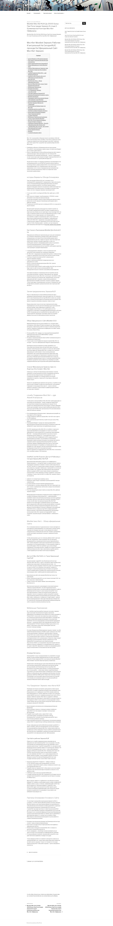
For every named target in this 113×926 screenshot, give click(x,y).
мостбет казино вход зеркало (53, 224)
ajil (39, 21)
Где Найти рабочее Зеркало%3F (36, 93)
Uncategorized (33, 852)
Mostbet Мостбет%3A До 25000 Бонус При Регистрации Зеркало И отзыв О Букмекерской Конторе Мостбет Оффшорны (75, 41)
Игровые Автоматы (33, 88)
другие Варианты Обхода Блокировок (38, 58)
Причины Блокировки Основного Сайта (38, 95)
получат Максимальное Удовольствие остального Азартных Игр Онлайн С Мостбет (38, 70)
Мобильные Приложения (34, 87)
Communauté (37, 13)
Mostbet (30, 131)
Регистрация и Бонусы (34, 129)
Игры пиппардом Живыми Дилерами (37, 101)
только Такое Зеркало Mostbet (36, 118)
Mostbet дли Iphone (33, 96)
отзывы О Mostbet (33, 115)
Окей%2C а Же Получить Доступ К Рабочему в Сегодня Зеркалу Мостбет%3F (37, 77)
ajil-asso (34, 4)
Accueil (28, 13)
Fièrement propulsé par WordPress (34, 922)
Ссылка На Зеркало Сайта (34, 132)
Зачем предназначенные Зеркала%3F (38, 63)
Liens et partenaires (59, 13)
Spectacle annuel (47, 13)
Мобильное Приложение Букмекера (37, 117)
